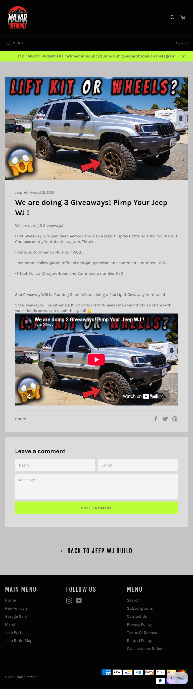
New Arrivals (16, 608)
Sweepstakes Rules (144, 648)
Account (182, 43)
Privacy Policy (139, 624)
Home (10, 600)
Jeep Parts (14, 632)
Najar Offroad (26, 677)
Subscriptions (140, 608)
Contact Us (137, 616)
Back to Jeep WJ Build (99, 551)
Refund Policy (139, 640)
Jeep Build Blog (18, 640)
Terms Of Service (142, 632)
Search (133, 600)
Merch (11, 624)
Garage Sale (16, 616)
